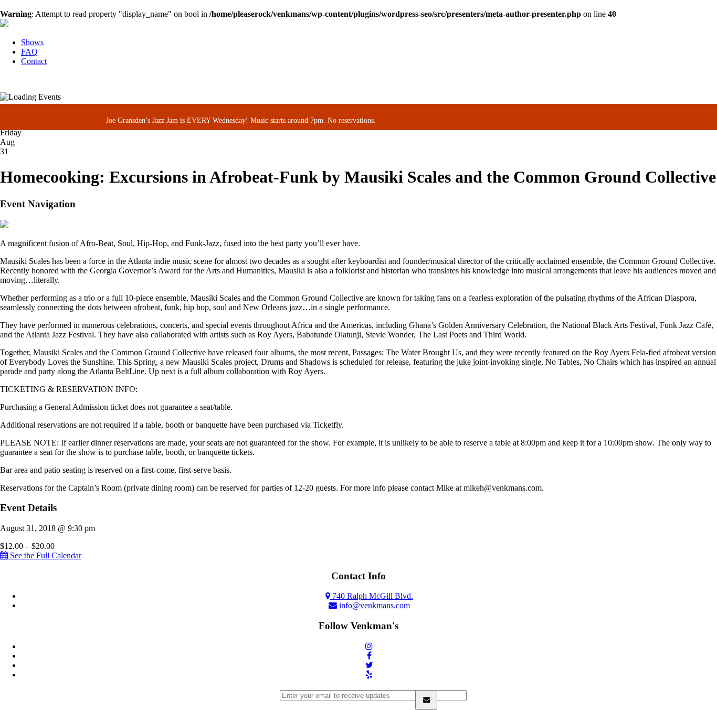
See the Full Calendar (44, 555)
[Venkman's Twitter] (369, 665)
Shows (32, 42)
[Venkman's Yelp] (369, 674)
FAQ (29, 51)
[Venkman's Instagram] (369, 646)
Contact (34, 61)
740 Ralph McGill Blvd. (371, 595)
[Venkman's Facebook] (369, 655)
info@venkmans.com (373, 605)
